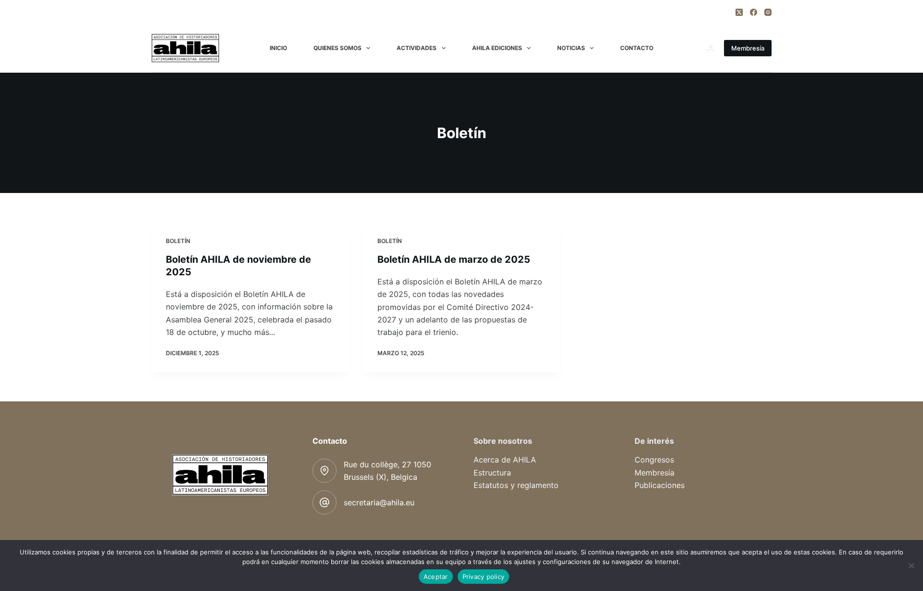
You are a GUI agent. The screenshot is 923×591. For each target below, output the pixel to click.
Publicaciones (660, 485)
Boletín (178, 240)
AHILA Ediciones (497, 47)
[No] (911, 565)
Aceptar (436, 576)
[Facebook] (753, 12)
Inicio (278, 47)
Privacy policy (483, 576)
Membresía (747, 48)
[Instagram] (768, 12)
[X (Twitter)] (739, 12)
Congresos (654, 459)
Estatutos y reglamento (516, 485)
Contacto (636, 47)
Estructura (492, 472)
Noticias (571, 47)
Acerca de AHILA (505, 459)
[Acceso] (710, 48)
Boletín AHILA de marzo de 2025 (453, 259)
